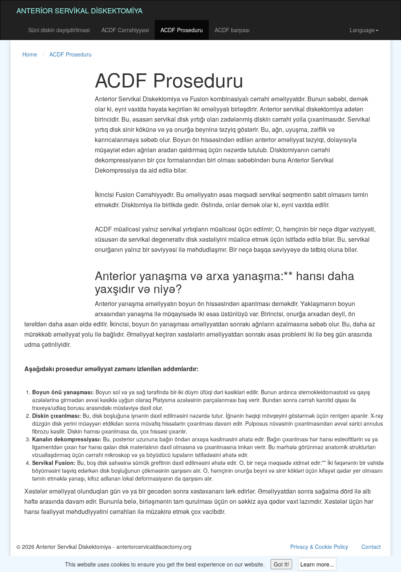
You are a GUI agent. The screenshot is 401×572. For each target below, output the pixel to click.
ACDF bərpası (232, 30)
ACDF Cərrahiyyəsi (125, 30)
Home (29, 54)
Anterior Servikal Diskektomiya (79, 10)
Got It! (281, 564)
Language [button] (362, 30)
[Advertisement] (47, 186)
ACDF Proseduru (182, 30)
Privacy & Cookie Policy (319, 546)
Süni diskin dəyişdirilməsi (59, 30)
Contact (371, 546)
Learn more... (317, 564)
